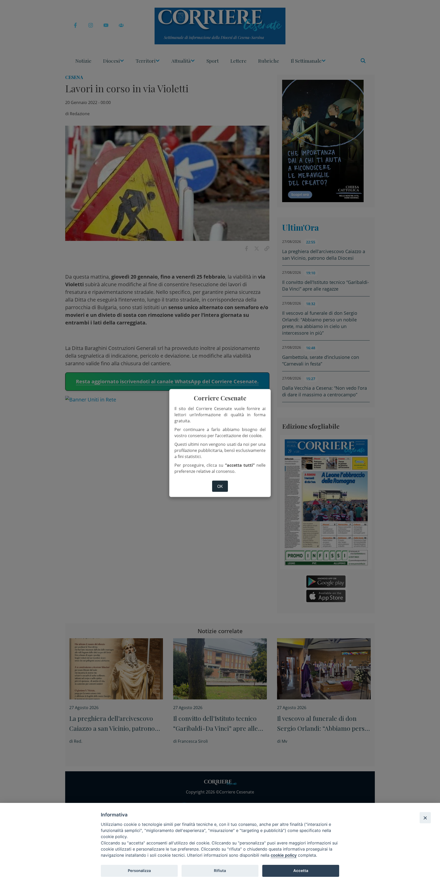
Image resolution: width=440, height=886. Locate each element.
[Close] (425, 817)
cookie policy (284, 855)
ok (220, 486)
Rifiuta (220, 870)
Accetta (300, 870)
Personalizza (139, 870)
